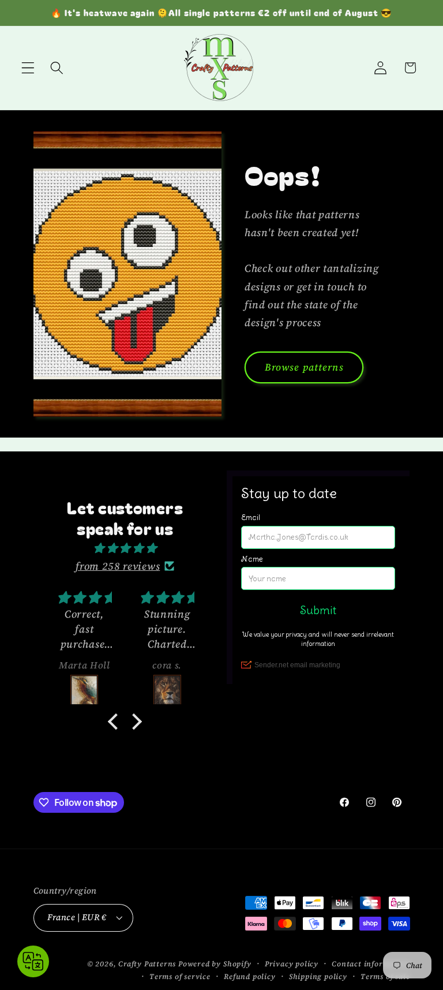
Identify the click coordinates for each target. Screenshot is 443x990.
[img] (125, 548)
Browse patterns (304, 367)
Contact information (371, 964)
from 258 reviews (118, 566)
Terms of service (180, 976)
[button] (28, 68)
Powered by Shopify (214, 964)
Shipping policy (318, 976)
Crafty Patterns (147, 964)
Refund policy (249, 976)
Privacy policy (291, 964)
